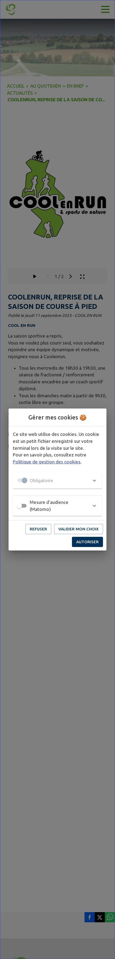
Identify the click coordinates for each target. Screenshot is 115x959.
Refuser (38, 529)
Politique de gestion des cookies (46, 461)
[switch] (19, 506)
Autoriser (87, 542)
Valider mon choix (78, 529)
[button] (57, 480)
